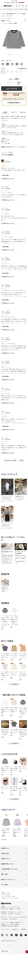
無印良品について (5, 924)
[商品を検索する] (13, 5)
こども (8, 892)
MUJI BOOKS (11, 913)
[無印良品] (6, 903)
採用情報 (12, 922)
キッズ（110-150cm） (7, 9)
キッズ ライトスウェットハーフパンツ (14, 673)
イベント (8, 907)
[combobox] (6, 951)
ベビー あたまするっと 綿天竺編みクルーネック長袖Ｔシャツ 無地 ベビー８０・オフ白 (14, 620)
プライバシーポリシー (5, 929)
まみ (6, 438)
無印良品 (3, 892)
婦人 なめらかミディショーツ (23, 767)
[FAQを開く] (23, 5)
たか (6, 208)
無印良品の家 (4, 912)
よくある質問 (18, 908)
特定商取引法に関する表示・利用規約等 (9, 926)
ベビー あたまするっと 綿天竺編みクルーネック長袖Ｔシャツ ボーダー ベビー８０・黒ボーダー (5, 621)
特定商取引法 (24, 929)
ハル (6, 388)
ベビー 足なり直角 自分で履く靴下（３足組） (14, 769)
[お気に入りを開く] (20, 5)
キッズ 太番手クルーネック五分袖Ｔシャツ (5, 655)
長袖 (26, 9)
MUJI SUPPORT (4, 908)
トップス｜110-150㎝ (18, 9)
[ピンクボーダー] (12, 64)
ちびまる (7, 231)
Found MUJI (3, 913)
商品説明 (5, 112)
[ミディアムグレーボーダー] (3, 64)
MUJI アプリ (3, 917)
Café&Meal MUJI (11, 912)
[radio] (3, 64)
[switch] (25, 20)
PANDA (7, 258)
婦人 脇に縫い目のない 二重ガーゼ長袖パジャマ (14, 789)
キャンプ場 (19, 912)
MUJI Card (15, 917)
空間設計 (11, 908)
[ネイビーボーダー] (17, 64)
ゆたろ (6, 187)
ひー (6, 160)
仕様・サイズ (14, 112)
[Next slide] (19, 54)
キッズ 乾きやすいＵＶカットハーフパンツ (14, 655)
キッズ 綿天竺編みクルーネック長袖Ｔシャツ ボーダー (14, 710)
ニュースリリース (4, 922)
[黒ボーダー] (7, 64)
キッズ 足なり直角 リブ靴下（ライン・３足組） (23, 789)
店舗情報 (3, 907)
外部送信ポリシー (16, 929)
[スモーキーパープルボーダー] (21, 64)
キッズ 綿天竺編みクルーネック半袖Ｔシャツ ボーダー (5, 674)
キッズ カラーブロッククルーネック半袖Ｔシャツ (23, 674)
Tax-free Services (13, 919)
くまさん (7, 311)
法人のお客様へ (4, 919)
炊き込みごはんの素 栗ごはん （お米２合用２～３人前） (5, 732)
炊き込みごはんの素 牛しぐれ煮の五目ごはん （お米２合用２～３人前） (23, 733)
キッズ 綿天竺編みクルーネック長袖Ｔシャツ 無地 (5, 710)
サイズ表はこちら (22, 68)
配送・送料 (23, 112)
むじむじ (7, 361)
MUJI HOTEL (18, 913)
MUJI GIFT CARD (23, 917)
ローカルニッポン (15, 907)
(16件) (15, 23)
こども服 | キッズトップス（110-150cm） (10, 898)
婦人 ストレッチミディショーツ (5, 788)
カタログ (10, 917)
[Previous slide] (8, 54)
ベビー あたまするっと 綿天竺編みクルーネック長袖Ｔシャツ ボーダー (23, 711)
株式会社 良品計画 (14, 924)
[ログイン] (17, 5)
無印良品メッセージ (19, 922)
